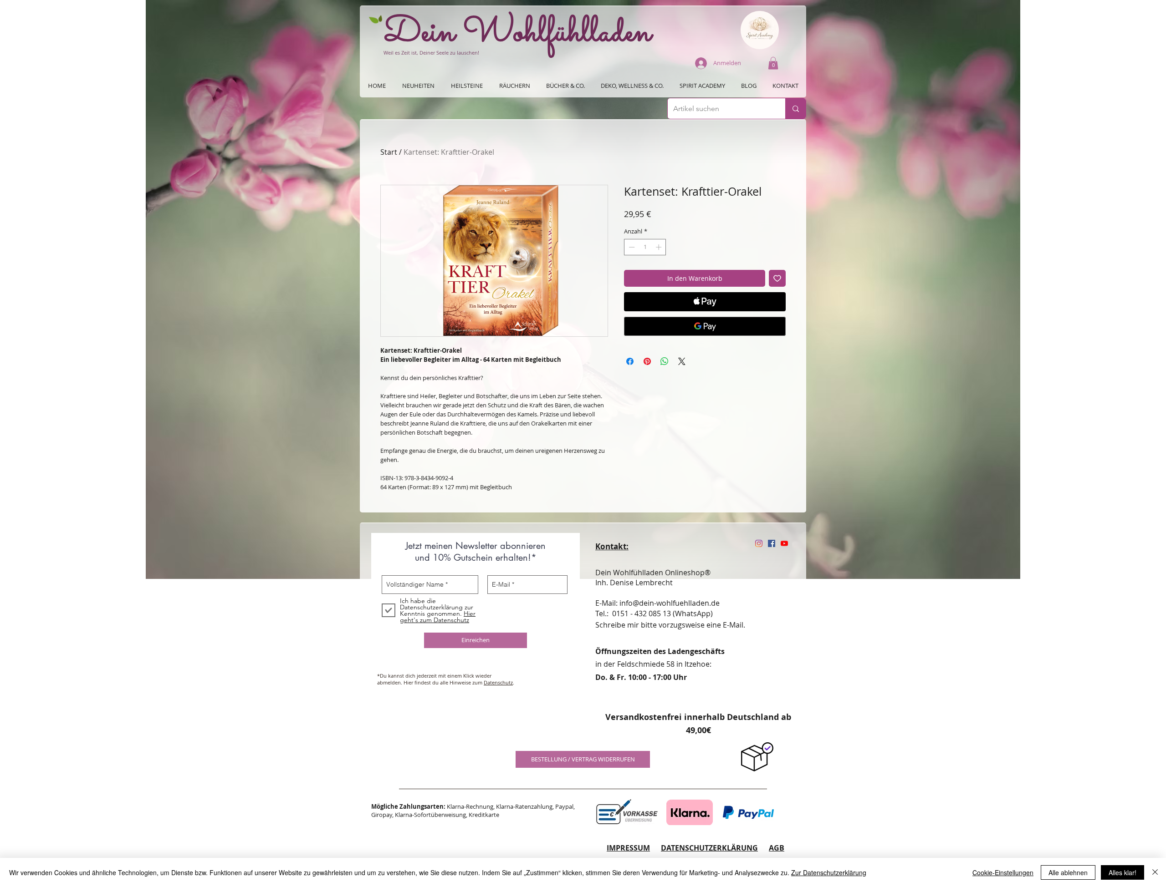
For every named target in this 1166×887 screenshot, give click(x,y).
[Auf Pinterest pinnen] (647, 361)
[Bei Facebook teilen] (629, 361)
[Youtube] (784, 543)
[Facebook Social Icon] (771, 543)
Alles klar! (1122, 872)
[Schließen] (1155, 872)
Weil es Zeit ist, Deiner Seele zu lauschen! (431, 52)
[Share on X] (681, 361)
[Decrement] (630, 247)
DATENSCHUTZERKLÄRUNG (709, 848)
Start (388, 152)
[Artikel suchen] (795, 108)
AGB (776, 848)
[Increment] (659, 247)
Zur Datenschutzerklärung (828, 872)
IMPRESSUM (628, 848)
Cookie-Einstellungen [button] (1002, 872)
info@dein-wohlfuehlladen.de (669, 603)
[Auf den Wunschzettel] (777, 278)
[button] (773, 63)
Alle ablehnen (1068, 872)
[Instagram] (758, 543)
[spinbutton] (645, 247)
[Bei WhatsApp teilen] (664, 361)
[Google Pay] (705, 326)
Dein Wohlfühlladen (517, 33)
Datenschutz (498, 682)
